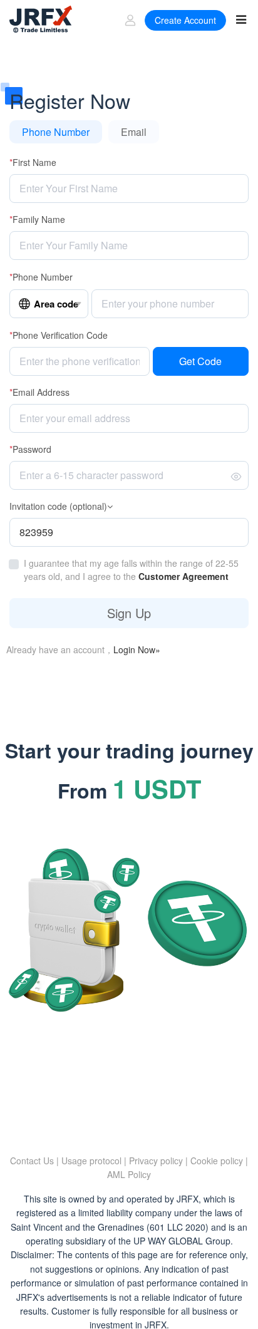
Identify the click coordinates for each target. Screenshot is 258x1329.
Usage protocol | (93, 1160)
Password (30, 449)
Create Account (183, 20)
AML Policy (129, 1174)
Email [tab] (134, 132)
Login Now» (136, 649)
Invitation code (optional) (58, 506)
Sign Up (129, 613)
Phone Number (41, 277)
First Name (32, 162)
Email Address (39, 392)
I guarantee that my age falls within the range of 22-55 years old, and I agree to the (131, 569)
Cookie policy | (219, 1160)
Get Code (200, 361)
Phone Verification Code (58, 335)
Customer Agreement (183, 576)
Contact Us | (34, 1160)
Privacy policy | (158, 1160)
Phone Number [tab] (56, 132)
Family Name (37, 219)
